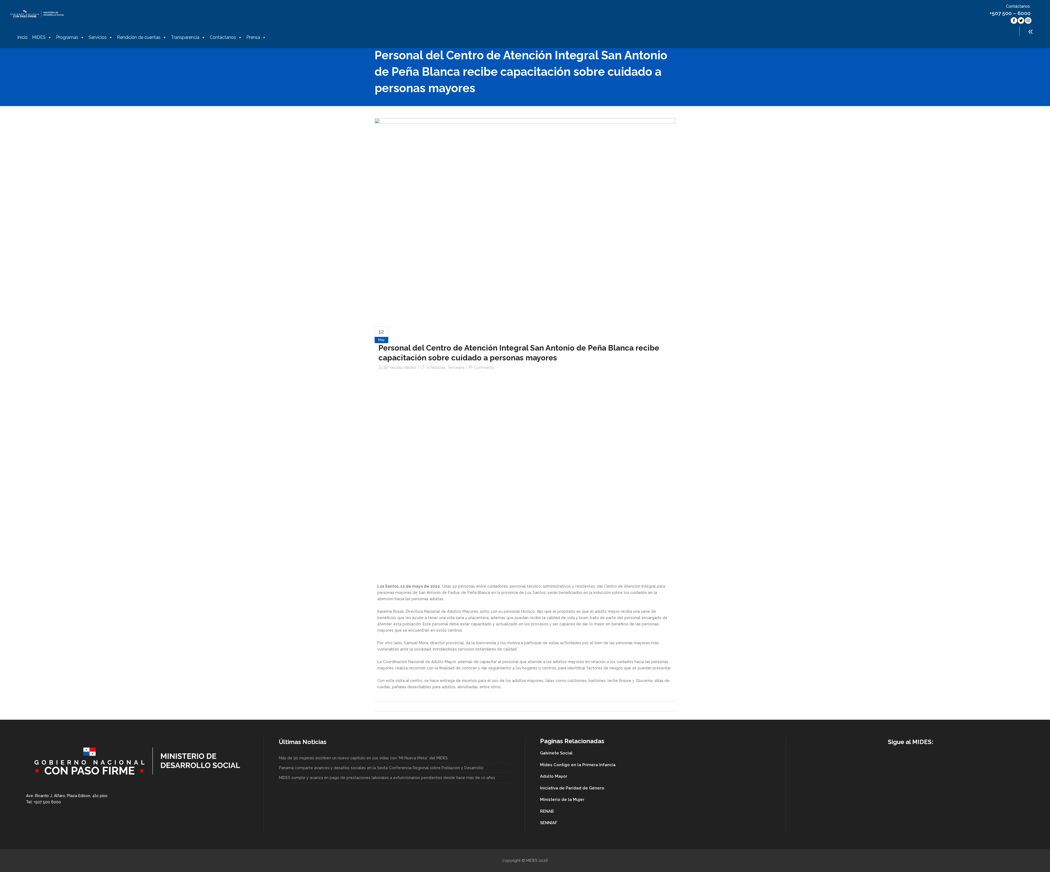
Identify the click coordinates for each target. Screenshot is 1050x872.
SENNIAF (548, 822)
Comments (484, 367)
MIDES (39, 37)
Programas (67, 37)
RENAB (547, 811)
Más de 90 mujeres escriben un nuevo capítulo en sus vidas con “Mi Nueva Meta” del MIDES (363, 758)
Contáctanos (223, 37)
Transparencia (185, 37)
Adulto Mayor (553, 776)
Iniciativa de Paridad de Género (572, 788)
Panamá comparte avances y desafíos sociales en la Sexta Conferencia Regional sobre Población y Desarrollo (381, 768)
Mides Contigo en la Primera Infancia (578, 764)
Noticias (438, 367)
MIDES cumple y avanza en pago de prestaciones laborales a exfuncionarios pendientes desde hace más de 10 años (387, 777)
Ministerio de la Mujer (562, 799)
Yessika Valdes (402, 367)
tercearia (456, 367)
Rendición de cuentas (139, 37)
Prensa (253, 37)
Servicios (98, 37)
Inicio (22, 37)
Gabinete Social (556, 753)
